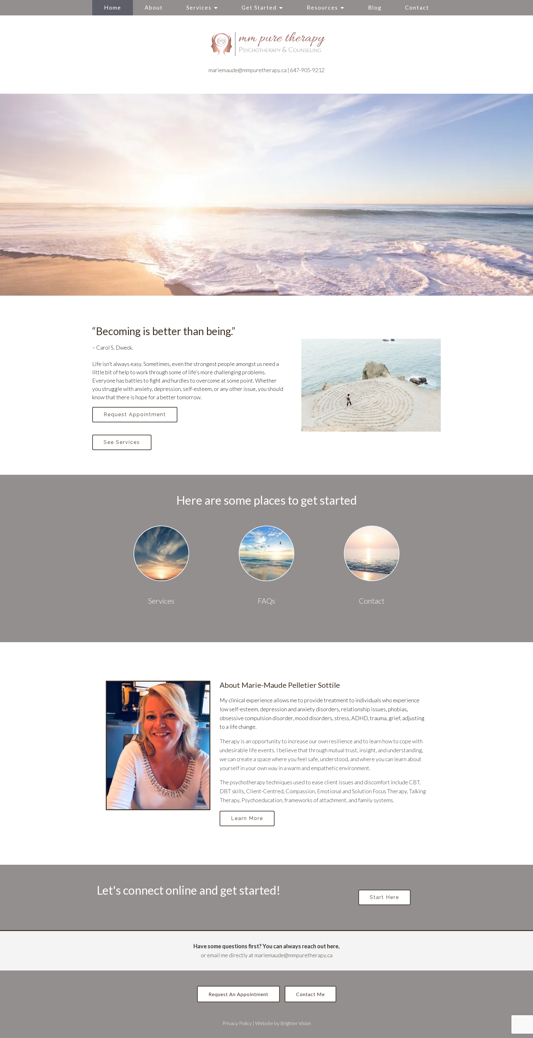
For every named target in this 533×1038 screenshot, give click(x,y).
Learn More (247, 818)
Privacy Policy (237, 1023)
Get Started (259, 7)
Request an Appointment (238, 994)
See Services (122, 442)
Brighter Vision (295, 1023)
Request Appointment (135, 414)
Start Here (384, 897)
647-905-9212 (307, 70)
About (154, 7)
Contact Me (310, 994)
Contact (417, 7)
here (332, 946)
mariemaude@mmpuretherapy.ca (248, 70)
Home (112, 7)
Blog (375, 7)
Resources (322, 7)
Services (199, 7)
